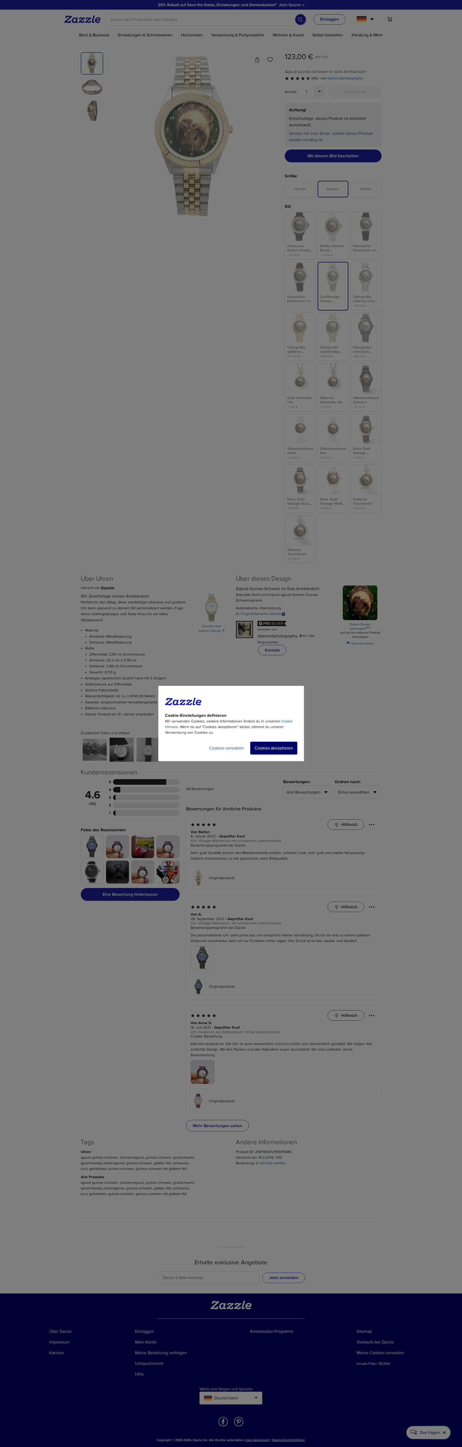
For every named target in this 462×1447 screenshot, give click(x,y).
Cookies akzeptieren (274, 748)
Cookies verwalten (226, 748)
